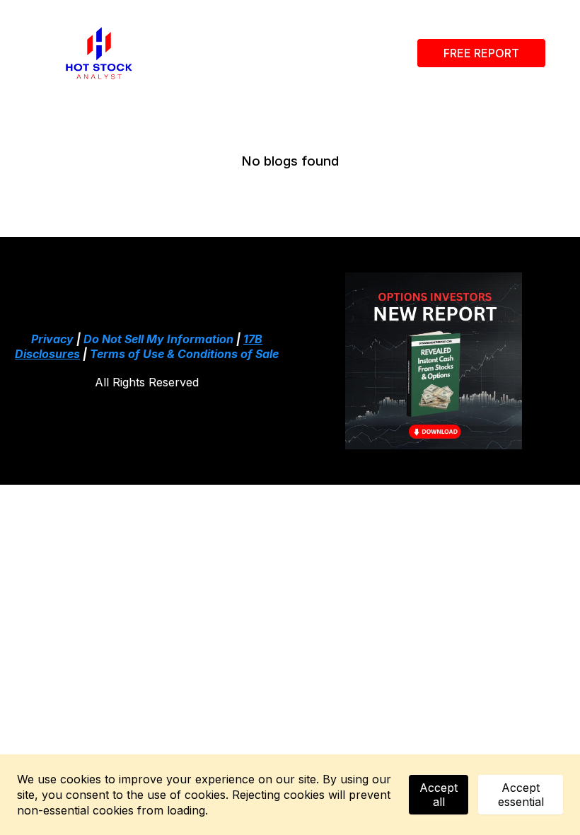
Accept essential (521, 795)
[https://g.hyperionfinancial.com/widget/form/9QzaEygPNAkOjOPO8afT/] (433, 360)
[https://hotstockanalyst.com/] (99, 53)
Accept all (438, 795)
